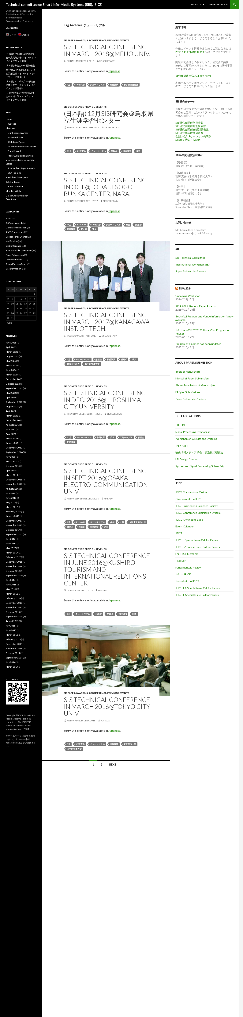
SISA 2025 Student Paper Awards (195, 306)
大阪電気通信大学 (137, 522)
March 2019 (12, 475)
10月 (69, 224)
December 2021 (14, 420)
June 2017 (11, 543)
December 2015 (14, 602)
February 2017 (13, 557)
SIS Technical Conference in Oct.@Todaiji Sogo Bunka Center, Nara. (107, 186)
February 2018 (13, 511)
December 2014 (14, 643)
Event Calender (184, 526)
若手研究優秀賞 (131, 84)
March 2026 (12, 351)
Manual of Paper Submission (192, 378)
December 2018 (14, 479)
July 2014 (10, 662)
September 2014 (14, 657)
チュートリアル (97, 84)
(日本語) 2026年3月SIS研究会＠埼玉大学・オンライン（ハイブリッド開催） (20, 85)
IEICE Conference (15, 232)
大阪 (122, 522)
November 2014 (14, 648)
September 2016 (14, 575)
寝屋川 (70, 527)
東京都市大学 (130, 744)
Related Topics (13, 181)
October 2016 (13, 570)
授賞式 (124, 359)
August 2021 (12, 424)
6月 (68, 614)
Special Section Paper (16, 264)
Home (9, 119)
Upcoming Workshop (187, 295)
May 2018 (11, 502)
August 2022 (12, 406)
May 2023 (11, 392)
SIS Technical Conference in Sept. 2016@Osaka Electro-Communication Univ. (107, 481)
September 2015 (14, 616)
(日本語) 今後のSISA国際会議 (20, 65)
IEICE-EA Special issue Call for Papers (197, 588)
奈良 (128, 224)
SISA (8, 218)
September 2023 (14, 388)
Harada (108, 498)
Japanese (114, 71)
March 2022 (12, 415)
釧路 (134, 614)
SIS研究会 (80, 84)
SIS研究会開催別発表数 (189, 122)
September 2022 (14, 402)
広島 (112, 437)
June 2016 (11, 584)
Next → (114, 764)
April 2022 (11, 411)
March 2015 (12, 634)
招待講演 (114, 84)
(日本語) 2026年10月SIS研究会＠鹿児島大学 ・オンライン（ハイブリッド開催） (21, 57)
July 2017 (10, 539)
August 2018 (12, 488)
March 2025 (12, 365)
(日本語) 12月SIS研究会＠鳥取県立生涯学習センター (109, 117)
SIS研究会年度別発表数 (189, 132)
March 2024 (12, 374)
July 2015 (10, 625)
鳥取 (138, 151)
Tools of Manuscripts (187, 371)
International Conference (19, 250)
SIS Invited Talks (15, 137)
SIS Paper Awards (74, 40)
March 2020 (12, 461)
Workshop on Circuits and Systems (196, 438)
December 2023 (14, 379)
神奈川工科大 (73, 364)
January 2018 (12, 516)
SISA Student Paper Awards (21, 168)
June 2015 (11, 630)
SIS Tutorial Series (16, 142)
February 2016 (13, 598)
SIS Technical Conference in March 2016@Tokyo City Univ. (107, 706)
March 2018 (12, 507)
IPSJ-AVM (81, 224)
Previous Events (118, 40)
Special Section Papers (17, 177)
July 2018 (10, 493)
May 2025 (11, 360)
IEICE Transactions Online (191, 492)
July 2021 (10, 429)
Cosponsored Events (16, 236)
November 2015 (14, 607)
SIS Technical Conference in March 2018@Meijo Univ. (107, 50)
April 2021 (11, 434)
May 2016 (11, 589)
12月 (69, 151)
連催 (94, 229)
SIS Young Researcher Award (22, 146)
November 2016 (14, 566)
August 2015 (12, 621)
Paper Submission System (190, 271)
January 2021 (12, 443)
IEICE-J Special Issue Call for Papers (196, 540)
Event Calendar (15, 186)
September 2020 (14, 452)
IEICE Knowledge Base (189, 519)
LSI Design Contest (187, 459)
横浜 (134, 359)
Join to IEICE (183, 574)
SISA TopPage (14, 172)
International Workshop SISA (192, 264)
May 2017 (11, 548)
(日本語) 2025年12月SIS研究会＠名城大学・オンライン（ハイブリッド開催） (20, 96)
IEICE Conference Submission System (198, 512)
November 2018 (14, 484)
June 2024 (11, 370)
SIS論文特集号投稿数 (188, 139)
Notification (12, 241)
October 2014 (13, 653)
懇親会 (114, 151)
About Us (196, 4)
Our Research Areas (18, 132)
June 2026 (11, 342)
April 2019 (11, 470)
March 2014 (12, 666)
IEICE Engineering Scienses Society (196, 505)
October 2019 (13, 465)
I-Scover (180, 560)
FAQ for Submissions (187, 392)
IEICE (178, 533)
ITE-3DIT (181, 425)
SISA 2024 (185, 288)
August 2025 (12, 356)
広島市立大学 (126, 437)
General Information (16, 227)
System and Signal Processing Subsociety (200, 466)
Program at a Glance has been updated (198, 343)
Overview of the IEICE (188, 499)
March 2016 (12, 593)
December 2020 (14, 447)
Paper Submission (15, 255)
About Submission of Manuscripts (195, 385)
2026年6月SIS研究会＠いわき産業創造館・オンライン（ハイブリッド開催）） (21, 73)
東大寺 (84, 229)
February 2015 (13, 639)
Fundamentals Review (188, 567)
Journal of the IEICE (187, 581)
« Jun (9, 322)
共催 (112, 522)
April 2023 (11, 397)
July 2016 (10, 580)
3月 (68, 84)
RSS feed (12, 123)
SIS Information (13, 268)
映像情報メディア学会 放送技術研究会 (199, 452)
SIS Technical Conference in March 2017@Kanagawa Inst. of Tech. (107, 321)
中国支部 (101, 437)
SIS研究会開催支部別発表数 (192, 129)
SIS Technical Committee (190, 257)
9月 (68, 522)
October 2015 (13, 612)
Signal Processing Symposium (192, 431)
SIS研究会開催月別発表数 (190, 126)
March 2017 (12, 552)
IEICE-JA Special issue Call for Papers (197, 547)
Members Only (217, 4)
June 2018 (11, 497)
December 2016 (14, 561)
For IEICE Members (186, 553)
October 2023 (13, 383)
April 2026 (11, 347)
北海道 (98, 614)
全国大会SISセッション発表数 (193, 136)
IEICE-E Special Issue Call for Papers (197, 594)
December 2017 (14, 520)
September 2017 (14, 534)
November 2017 (14, 525)
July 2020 (10, 456)
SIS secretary (106, 61)
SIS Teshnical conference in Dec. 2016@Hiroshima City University (106, 399)
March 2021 (12, 438)
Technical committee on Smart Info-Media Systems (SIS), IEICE (54, 4)
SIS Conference (96, 40)
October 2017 (13, 529)
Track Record (14, 151)
